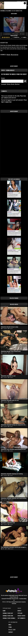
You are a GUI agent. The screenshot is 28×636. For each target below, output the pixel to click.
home (4, 611)
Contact (10, 632)
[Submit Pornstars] (25, 81)
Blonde (8, 55)
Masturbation (14, 55)
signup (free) (8, 102)
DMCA (9, 624)
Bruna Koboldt (10, 70)
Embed (24, 37)
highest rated (21, 615)
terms (10, 627)
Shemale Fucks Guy (8, 613)
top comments (21, 618)
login (2, 102)
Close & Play (14, 35)
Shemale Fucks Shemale (9, 618)
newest (19, 611)
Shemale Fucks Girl (8, 615)
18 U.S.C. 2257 (11, 629)
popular (20, 613)
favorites (16, 37)
